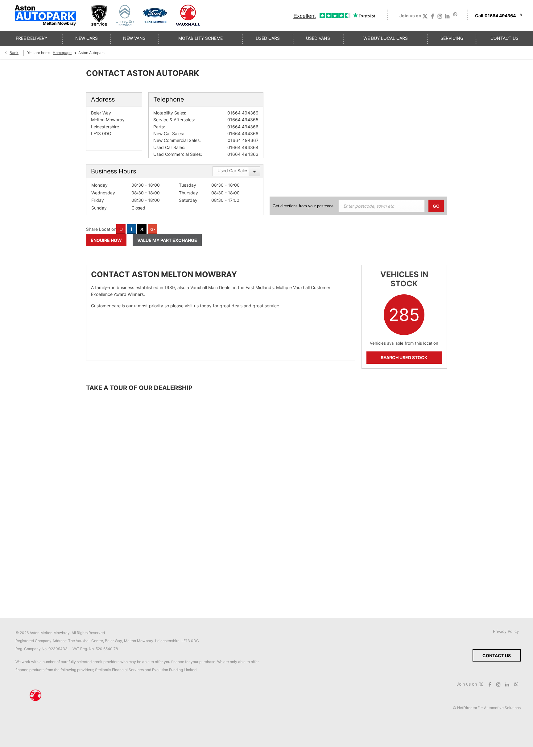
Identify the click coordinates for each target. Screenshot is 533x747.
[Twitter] (425, 17)
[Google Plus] (152, 229)
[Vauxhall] (188, 15)
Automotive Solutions (502, 707)
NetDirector (467, 707)
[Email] (121, 229)
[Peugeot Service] (99, 15)
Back (14, 52)
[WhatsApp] (455, 14)
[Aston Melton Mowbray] (45, 15)
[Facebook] (432, 17)
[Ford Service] (155, 15)
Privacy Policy (506, 631)
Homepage (62, 52)
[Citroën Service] (125, 15)
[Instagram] (440, 17)
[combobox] (236, 171)
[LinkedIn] (447, 17)
